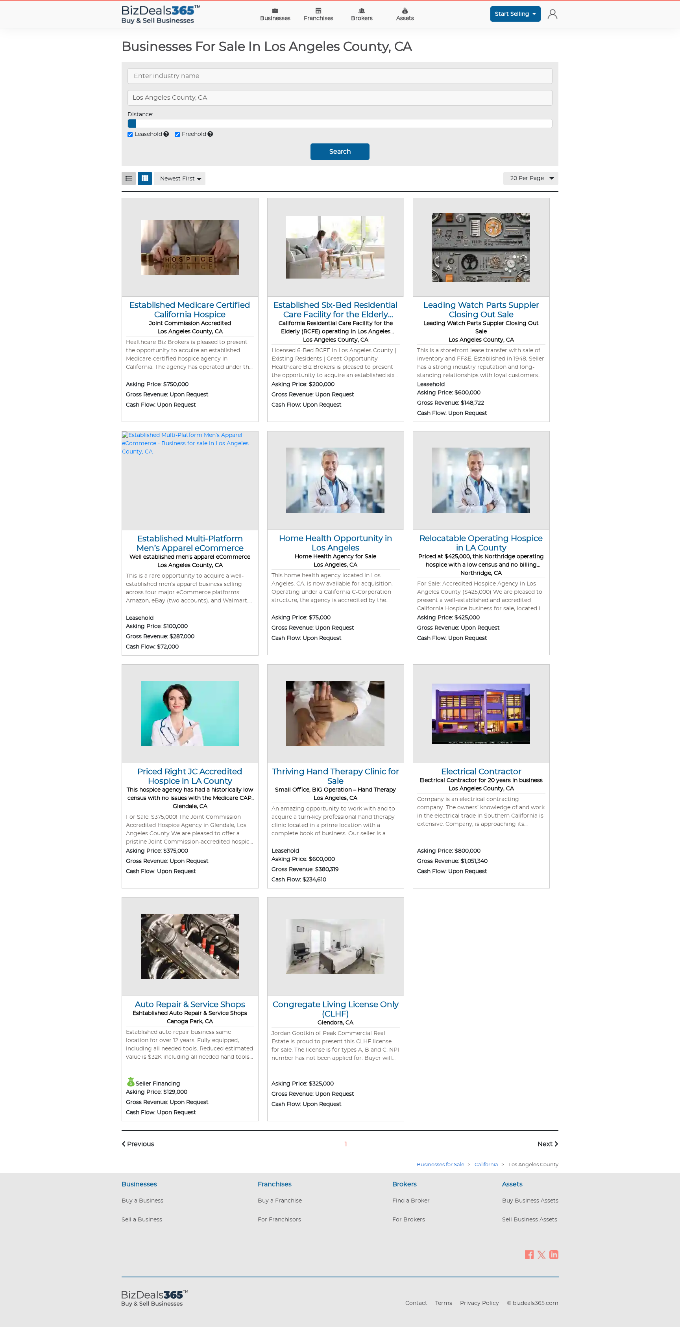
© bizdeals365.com (532, 1303)
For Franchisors (279, 1220)
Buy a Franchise (280, 1201)
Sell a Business (142, 1220)
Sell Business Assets (529, 1220)
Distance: (140, 114)
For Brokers (408, 1220)
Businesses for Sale (440, 1164)
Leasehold (148, 134)
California (486, 1164)
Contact (416, 1303)
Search (340, 152)
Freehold (194, 134)
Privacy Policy (479, 1303)
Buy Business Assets (530, 1201)
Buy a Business (142, 1201)
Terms (443, 1303)
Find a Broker (411, 1201)
